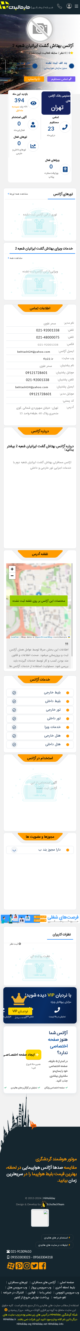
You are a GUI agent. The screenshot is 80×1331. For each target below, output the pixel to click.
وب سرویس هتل (17, 1287)
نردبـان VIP (20, 1011)
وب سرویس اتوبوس (67, 1292)
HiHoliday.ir (9, 1319)
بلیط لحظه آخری (65, 1287)
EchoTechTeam (55, 1204)
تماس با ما (45, 1292)
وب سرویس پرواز (41, 1287)
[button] (12, 569)
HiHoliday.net (39, 1324)
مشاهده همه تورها (18, 194)
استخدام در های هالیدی (56, 1238)
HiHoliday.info (55, 1324)
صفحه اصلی (67, 1282)
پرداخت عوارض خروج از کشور (31, 1297)
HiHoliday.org (24, 1324)
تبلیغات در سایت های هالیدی (53, 1245)
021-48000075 (48, 337)
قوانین (31, 1292)
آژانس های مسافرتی (44, 1282)
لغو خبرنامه (59, 1297)
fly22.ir (48, 359)
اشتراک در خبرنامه (13, 1292)
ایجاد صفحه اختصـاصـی (31, 1054)
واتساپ (33, 79)
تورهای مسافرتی (18, 1282)
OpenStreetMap (44, 637)
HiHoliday (49, 1198)
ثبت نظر (14, 944)
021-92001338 (48, 330)
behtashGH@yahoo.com (33, 351)
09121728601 (37, 373)
